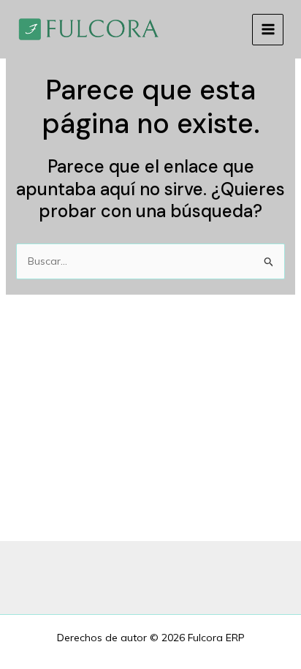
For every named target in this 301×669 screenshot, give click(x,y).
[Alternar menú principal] (267, 29)
